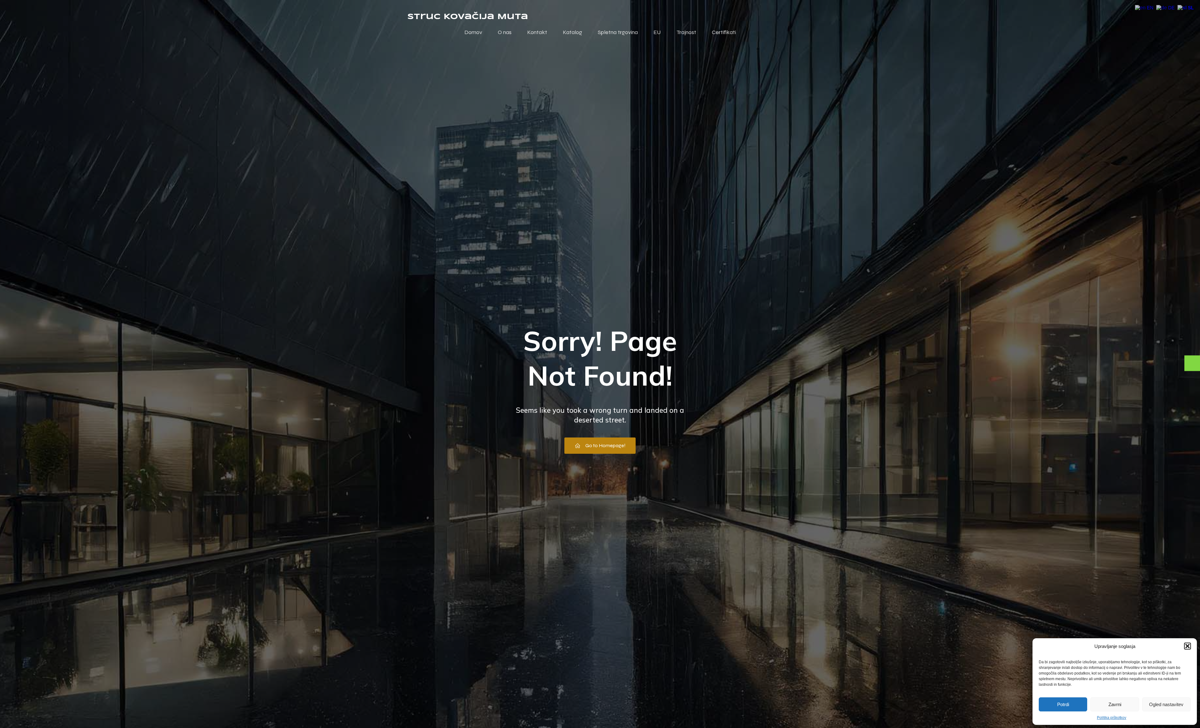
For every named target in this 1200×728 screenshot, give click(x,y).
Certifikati (724, 32)
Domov (473, 32)
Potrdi (1063, 704)
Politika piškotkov (1111, 717)
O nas (505, 32)
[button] (1187, 646)
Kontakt (537, 32)
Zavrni (1114, 704)
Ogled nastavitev (1166, 704)
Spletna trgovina (618, 32)
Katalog (572, 32)
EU (657, 32)
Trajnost (686, 32)
